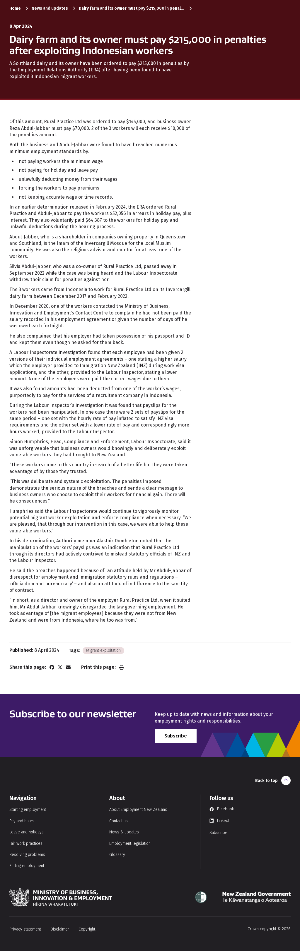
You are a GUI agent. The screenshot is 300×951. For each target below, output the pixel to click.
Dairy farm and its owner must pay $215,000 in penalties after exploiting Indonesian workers (131, 8)
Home (15, 8)
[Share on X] (60, 667)
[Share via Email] (68, 667)
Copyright (87, 929)
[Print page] (121, 667)
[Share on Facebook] (51, 667)
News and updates (50, 8)
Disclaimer (59, 929)
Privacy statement (25, 929)
